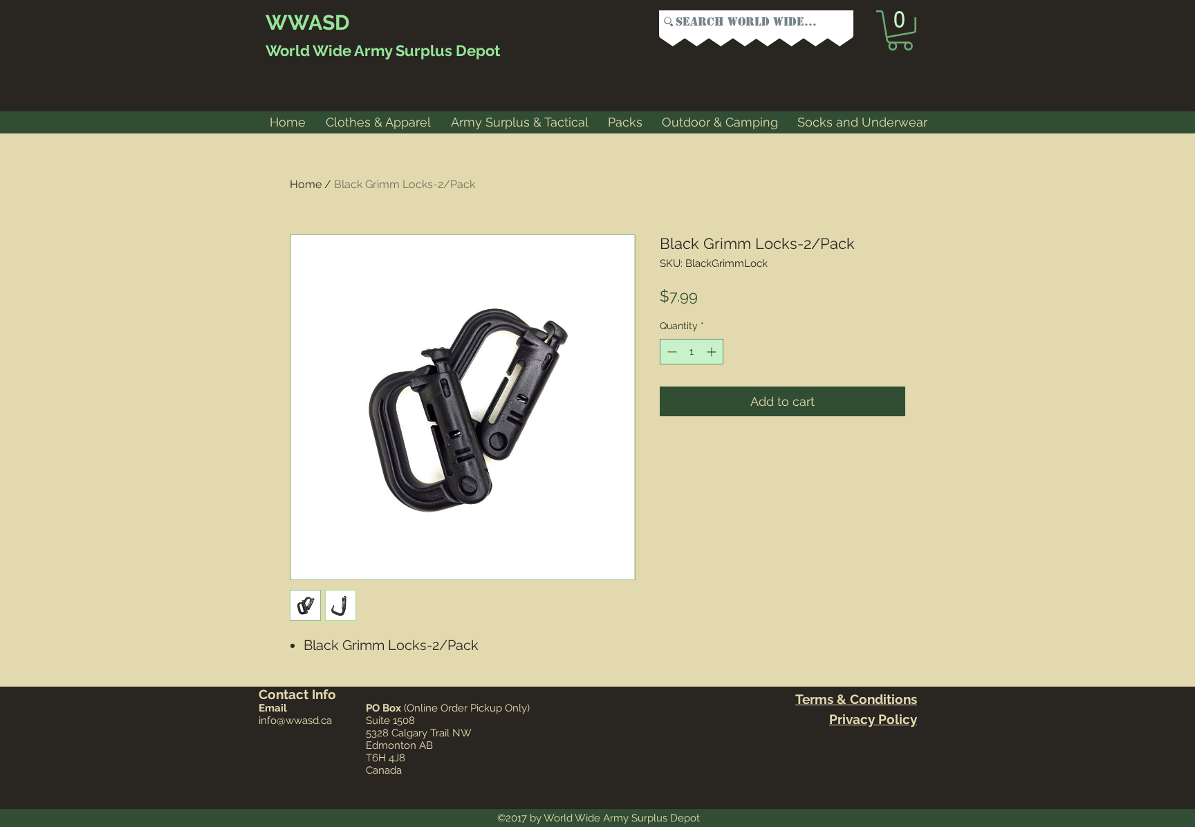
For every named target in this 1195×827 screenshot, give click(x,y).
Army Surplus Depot (425, 50)
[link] (900, 30)
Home (306, 184)
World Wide (308, 50)
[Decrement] (670, 352)
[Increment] (712, 352)
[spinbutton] (691, 352)
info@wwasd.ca (295, 720)
